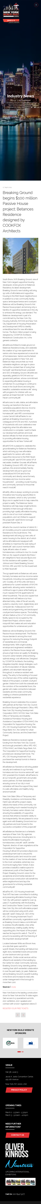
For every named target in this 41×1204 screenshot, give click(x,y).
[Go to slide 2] (23, 1051)
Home (13, 100)
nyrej (14, 987)
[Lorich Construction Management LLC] (30, 1043)
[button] (36, 5)
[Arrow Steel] (10, 1043)
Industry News (25, 100)
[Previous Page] (17, 1015)
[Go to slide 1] (19, 1051)
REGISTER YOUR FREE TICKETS (15, 1008)
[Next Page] (23, 1015)
